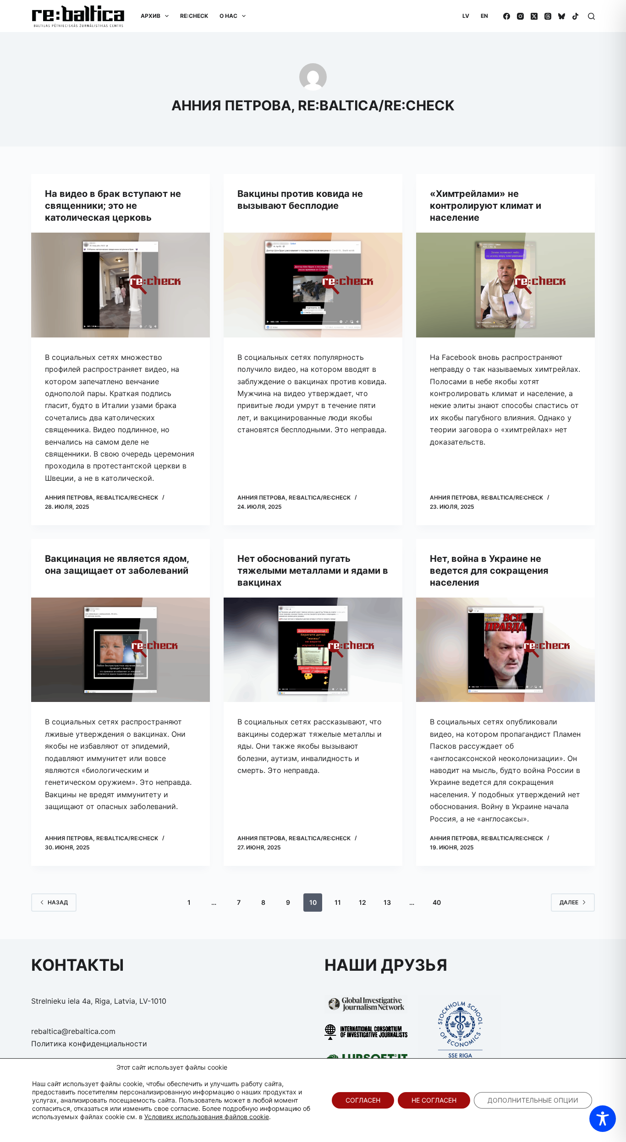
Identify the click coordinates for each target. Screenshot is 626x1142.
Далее (569, 902)
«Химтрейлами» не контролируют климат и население (485, 205)
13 (387, 902)
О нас (228, 15)
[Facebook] (506, 16)
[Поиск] (591, 16)
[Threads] (547, 16)
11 (338, 902)
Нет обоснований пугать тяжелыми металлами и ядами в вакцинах (312, 570)
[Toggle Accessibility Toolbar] (602, 1118)
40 (437, 902)
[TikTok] (575, 16)
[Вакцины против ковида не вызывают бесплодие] (313, 285)
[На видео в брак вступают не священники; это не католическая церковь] (120, 285)
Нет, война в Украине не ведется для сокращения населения (489, 570)
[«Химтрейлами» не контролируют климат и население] (505, 285)
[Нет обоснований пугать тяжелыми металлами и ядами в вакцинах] (313, 650)
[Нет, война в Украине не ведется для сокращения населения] (505, 650)
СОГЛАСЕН (363, 1100)
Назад (58, 902)
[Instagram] (520, 16)
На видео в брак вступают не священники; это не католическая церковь (113, 205)
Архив (150, 15)
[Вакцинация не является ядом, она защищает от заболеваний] (120, 650)
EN (484, 15)
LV (465, 15)
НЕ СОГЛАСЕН (434, 1100)
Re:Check (194, 15)
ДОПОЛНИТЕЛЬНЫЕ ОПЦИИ (533, 1100)
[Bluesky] (561, 16)
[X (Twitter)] (534, 16)
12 (362, 902)
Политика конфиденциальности (89, 1043)
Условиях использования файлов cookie (206, 1116)
